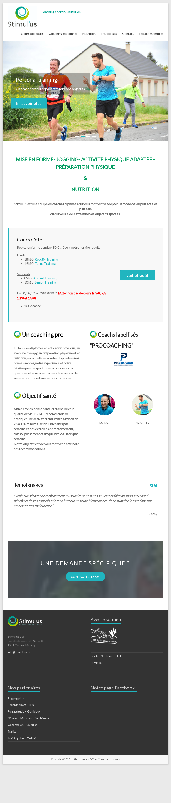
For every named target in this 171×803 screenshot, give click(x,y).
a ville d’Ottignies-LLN (106, 656)
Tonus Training (45, 263)
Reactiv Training (46, 259)
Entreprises (109, 33)
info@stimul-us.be (19, 652)
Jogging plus (16, 698)
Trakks (12, 731)
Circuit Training (45, 278)
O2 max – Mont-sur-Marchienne (28, 718)
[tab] (65, 255)
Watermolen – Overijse (23, 724)
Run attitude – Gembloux (24, 711)
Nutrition (89, 33)
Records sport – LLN (21, 704)
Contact (128, 33)
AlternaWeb (113, 759)
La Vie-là (96, 662)
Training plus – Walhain (22, 738)
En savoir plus (28, 103)
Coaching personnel (63, 33)
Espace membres (151, 33)
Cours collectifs (32, 33)
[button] (137, 275)
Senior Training (45, 282)
